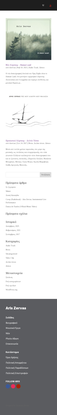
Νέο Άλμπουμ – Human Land (18, 65)
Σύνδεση (9, 277)
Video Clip (10, 258)
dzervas (12, 68)
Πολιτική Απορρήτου (16, 362)
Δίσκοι (41, 68)
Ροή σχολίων (11, 286)
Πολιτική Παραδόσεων (17, 367)
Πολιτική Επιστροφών (17, 373)
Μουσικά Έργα (13, 327)
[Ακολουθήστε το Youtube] (18, 386)
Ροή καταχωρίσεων (13, 281)
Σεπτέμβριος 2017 (13, 234)
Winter (8, 191)
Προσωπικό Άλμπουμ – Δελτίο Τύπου (22, 141)
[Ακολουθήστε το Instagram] (13, 386)
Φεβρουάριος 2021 (13, 230)
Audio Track (33, 68)
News (30, 143)
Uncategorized (11, 254)
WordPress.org (11, 290)
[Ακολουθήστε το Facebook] (8, 386)
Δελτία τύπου (39, 143)
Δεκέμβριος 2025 (12, 226)
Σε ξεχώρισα (11, 187)
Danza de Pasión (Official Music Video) (21, 207)
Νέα (8, 333)
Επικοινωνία (12, 343)
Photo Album (12, 338)
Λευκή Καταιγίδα (12, 195)
